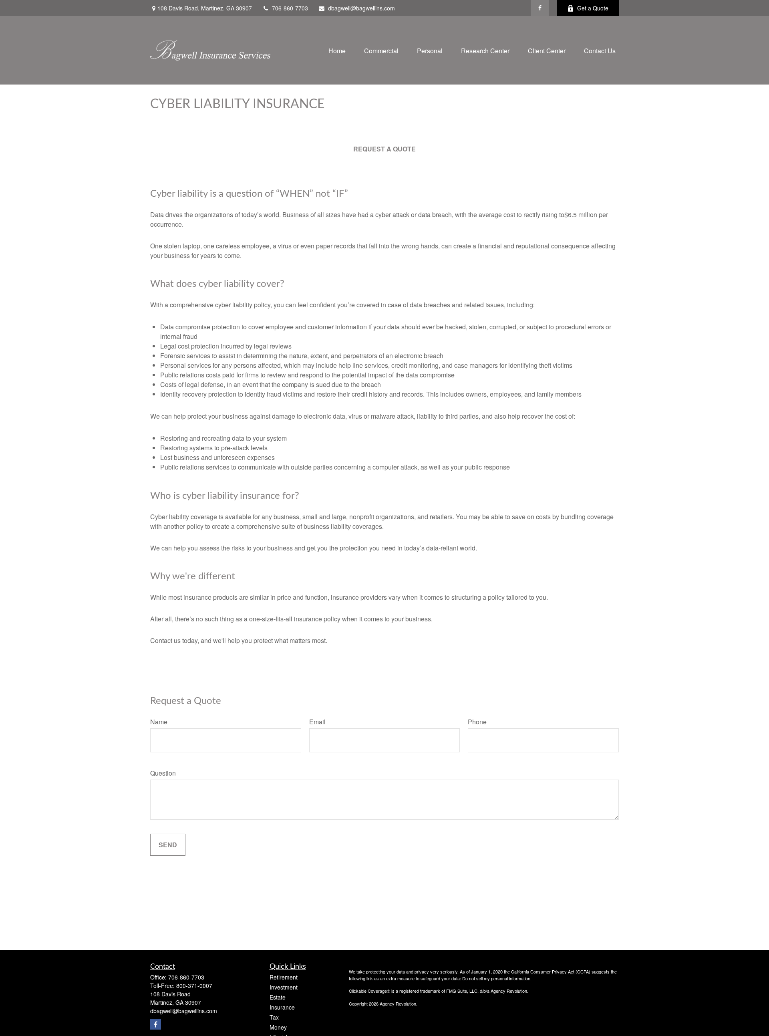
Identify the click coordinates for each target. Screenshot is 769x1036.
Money (278, 1027)
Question (163, 773)
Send (168, 844)
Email (317, 721)
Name (158, 721)
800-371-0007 (194, 986)
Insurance (282, 1007)
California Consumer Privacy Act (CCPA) (550, 971)
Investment (284, 987)
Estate (278, 997)
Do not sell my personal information (496, 978)
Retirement (284, 977)
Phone (477, 721)
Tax (274, 1017)
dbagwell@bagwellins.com (361, 8)
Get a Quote (592, 8)
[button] (337, 50)
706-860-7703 (290, 8)
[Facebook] (540, 8)
